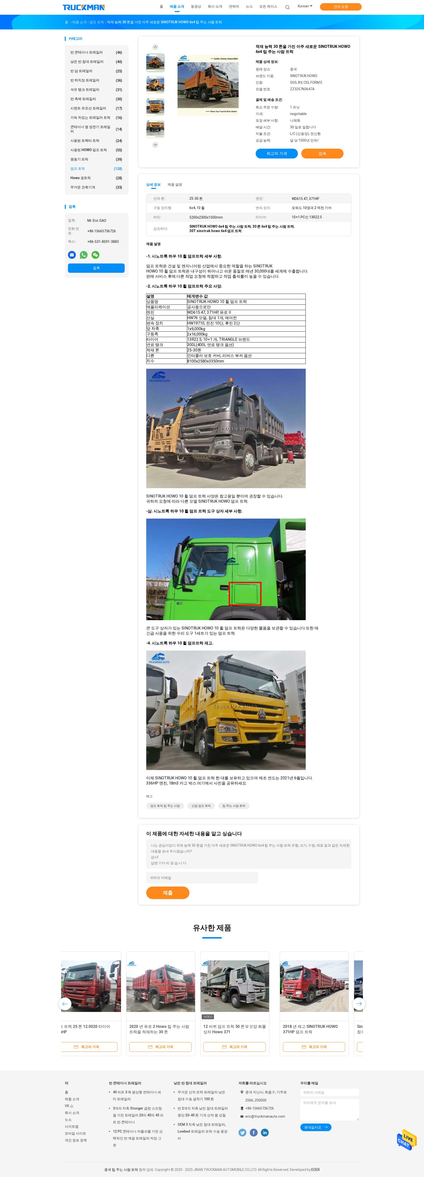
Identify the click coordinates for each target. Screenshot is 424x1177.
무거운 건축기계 (96, 187)
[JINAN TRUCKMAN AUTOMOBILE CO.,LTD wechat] (95, 255)
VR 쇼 (69, 1106)
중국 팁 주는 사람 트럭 (121, 1170)
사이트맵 (72, 1126)
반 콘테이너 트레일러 (96, 52)
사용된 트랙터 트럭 (96, 141)
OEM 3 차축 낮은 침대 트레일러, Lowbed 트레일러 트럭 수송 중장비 (202, 1131)
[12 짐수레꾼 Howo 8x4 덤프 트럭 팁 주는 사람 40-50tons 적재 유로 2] (321, 986)
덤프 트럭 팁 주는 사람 (165, 806)
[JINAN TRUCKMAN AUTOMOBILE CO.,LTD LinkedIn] (265, 1132)
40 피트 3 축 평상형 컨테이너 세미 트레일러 (137, 1095)
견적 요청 (341, 7)
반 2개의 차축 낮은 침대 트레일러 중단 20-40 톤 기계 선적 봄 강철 (203, 1111)
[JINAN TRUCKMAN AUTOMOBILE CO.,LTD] (84, 7)
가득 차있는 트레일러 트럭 (96, 118)
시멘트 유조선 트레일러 (96, 108)
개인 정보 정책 (76, 1140)
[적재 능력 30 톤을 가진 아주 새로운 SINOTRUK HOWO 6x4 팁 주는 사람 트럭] (208, 85)
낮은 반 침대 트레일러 (96, 62)
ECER (315, 1170)
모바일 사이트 (75, 1133)
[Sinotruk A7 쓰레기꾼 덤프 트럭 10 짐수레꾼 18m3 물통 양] (173, 986)
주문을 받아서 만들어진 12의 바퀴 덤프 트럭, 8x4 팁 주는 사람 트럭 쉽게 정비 (247, 1032)
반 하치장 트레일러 (96, 80)
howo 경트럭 (96, 178)
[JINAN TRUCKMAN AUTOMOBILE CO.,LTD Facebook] (254, 1132)
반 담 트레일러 (96, 71)
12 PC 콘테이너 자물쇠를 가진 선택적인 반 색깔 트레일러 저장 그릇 (138, 1138)
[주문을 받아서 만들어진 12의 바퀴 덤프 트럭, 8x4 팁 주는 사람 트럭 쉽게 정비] (247, 986)
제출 (168, 893)
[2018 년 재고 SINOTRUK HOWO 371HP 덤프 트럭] (99, 986)
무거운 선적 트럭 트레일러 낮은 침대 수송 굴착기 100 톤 (201, 1095)
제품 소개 (72, 1099)
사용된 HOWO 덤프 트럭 (96, 150)
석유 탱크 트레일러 (96, 90)
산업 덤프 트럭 (201, 806)
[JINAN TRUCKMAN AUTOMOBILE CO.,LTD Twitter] (242, 1132)
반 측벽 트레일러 (96, 99)
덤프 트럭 (96, 169)
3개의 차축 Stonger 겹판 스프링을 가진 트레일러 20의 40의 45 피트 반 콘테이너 (138, 1115)
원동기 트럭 (96, 159)
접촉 (96, 268)
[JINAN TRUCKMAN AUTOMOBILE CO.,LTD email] (72, 255)
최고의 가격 (276, 153)
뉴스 (68, 1120)
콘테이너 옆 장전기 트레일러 (96, 129)
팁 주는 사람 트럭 (234, 806)
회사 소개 (72, 1113)
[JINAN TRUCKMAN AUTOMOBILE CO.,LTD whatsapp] (84, 255)
